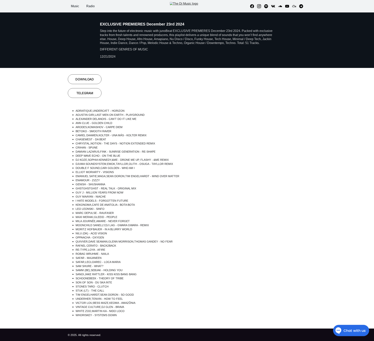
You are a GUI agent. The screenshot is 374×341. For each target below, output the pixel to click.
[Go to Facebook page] (253, 6)
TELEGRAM (84, 93)
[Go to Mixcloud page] (295, 6)
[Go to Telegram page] (301, 6)
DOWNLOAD (84, 79)
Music (75, 6)
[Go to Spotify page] (267, 6)
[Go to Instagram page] (260, 6)
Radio (90, 6)
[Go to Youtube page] (288, 6)
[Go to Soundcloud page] (281, 6)
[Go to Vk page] (274, 6)
